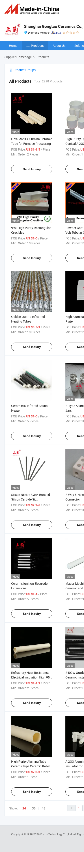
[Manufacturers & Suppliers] (32, 9)
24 (24, 808)
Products (37, 45)
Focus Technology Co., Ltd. (56, 834)
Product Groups (24, 70)
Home (13, 45)
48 (43, 808)
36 (34, 808)
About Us (59, 45)
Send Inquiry (32, 169)
